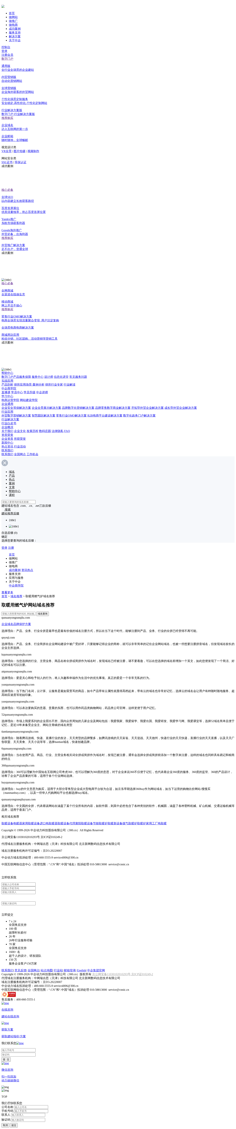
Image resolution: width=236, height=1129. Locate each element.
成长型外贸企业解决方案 (180, 407)
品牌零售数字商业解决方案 (113, 407)
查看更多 (7, 592)
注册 (11, 547)
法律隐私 (57, 431)
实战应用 (7, 380)
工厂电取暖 (159, 823)
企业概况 (7, 427)
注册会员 (7, 54)
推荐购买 (7, 117)
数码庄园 (45, 431)
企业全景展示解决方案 (46, 407)
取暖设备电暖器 (11, 823)
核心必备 (7, 189)
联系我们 (7, 450)
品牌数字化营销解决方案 (78, 407)
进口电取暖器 (49, 823)
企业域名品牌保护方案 (16, 624)
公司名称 (7, 1107)
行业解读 (69, 384)
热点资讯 (7, 446)
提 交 (6, 1059)
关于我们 (7, 431)
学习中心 (7, 396)
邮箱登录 (70, 970)
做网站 (13, 17)
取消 (5, 1125)
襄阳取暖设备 (84, 823)
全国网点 (20, 454)
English (81, 970)
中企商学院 (8, 388)
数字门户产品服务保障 (16, 376)
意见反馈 (20, 970)
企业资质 (7, 438)
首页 (12, 13)
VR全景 (6, 151)
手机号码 (7, 1110)
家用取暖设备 (31, 823)
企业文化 (20, 431)
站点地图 (47, 970)
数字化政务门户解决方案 (139, 415)
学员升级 (29, 392)
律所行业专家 (54, 384)
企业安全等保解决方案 (16, 407)
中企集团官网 (96, 970)
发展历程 (32, 431)
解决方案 (15, 36)
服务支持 (15, 32)
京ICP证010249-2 (142, 974)
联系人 (5, 1114)
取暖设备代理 (66, 823)
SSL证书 (7, 162)
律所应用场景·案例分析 (29, 384)
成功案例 (15, 28)
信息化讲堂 (61, 376)
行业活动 (20, 446)
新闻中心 (7, 442)
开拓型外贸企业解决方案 (147, 407)
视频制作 (33, 151)
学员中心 (17, 392)
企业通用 (7, 403)
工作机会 (32, 454)
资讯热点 (27, 570)
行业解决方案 (10, 419)
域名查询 (42, 613)
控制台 (5, 47)
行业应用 (7, 411)
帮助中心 (7, 372)
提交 (13, 1125)
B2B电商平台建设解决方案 (104, 415)
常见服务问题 (78, 376)
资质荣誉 (7, 434)
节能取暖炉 (100, 823)
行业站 (58, 970)
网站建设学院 (29, 400)
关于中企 (15, 40)
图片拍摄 (19, 151)
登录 (4, 51)
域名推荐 (16, 596)
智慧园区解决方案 (43, 415)
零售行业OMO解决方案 (71, 415)
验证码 (5, 1119)
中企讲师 (42, 392)
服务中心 (38, 376)
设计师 (48, 376)
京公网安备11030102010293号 (111, 974)
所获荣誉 (20, 438)
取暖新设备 (115, 823)
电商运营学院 (10, 400)
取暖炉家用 (144, 823)
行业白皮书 (8, 423)
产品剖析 (7, 384)
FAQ (67, 431)
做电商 (13, 24)
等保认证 (20, 162)
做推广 (13, 20)
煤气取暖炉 (129, 823)
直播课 (5, 392)
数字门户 (7, 58)
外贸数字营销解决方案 (16, 415)
